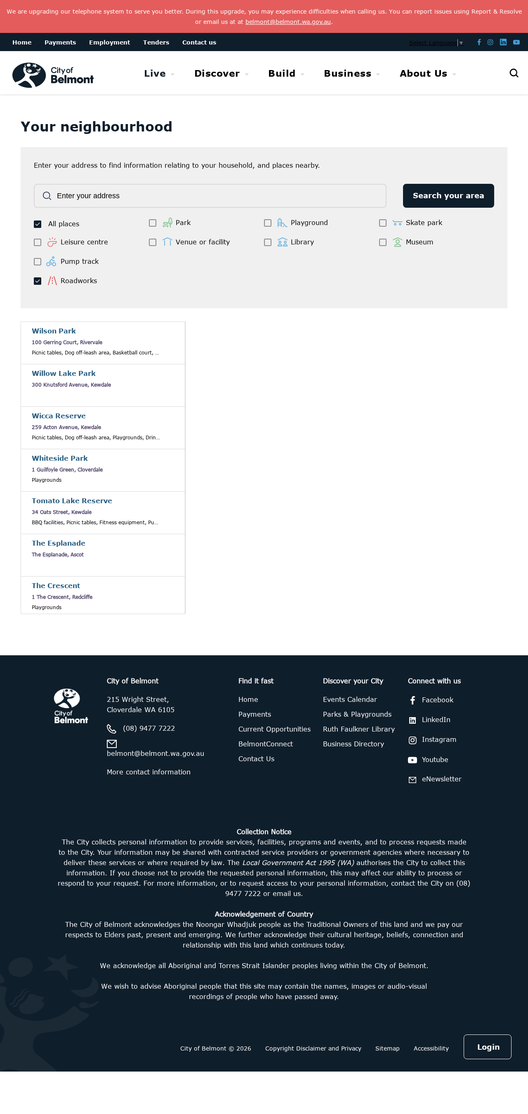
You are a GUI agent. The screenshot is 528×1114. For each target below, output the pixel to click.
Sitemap (387, 1048)
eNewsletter (442, 779)
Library (302, 242)
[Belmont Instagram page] (490, 42)
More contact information (149, 772)
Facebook (437, 700)
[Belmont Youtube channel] (516, 42)
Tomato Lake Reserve (72, 500)
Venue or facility (203, 242)
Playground (309, 222)
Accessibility (431, 1048)
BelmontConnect (265, 744)
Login (488, 1046)
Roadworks (79, 280)
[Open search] (514, 73)
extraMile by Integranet (39, 660)
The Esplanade (58, 543)
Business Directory (353, 744)
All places (63, 223)
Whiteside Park (60, 458)
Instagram (439, 739)
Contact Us (256, 758)
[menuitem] (159, 73)
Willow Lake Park (64, 373)
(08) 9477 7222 (149, 728)
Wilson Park (54, 331)
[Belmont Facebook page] (479, 42)
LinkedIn (436, 719)
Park (183, 222)
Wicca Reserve (59, 416)
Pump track (80, 261)
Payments (254, 714)
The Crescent (56, 585)
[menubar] (300, 73)
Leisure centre (84, 242)
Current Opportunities (274, 729)
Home (248, 699)
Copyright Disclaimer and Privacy (313, 1048)
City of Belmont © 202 (214, 1048)
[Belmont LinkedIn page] (503, 42)
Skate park (424, 222)
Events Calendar (350, 699)
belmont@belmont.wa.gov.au (155, 753)
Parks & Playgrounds (357, 714)
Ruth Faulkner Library (359, 729)
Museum (420, 242)
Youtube (435, 759)
